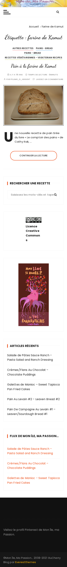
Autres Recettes (23, 48)
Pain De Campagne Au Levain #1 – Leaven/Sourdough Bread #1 (31, 411)
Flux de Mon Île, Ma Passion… (34, 436)
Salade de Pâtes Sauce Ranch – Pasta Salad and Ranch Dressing (30, 357)
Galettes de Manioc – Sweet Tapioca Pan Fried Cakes (33, 386)
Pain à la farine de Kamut (33, 66)
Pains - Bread (44, 48)
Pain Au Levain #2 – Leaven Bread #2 (33, 399)
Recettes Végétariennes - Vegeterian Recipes (33, 57)
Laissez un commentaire (49, 79)
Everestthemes (25, 562)
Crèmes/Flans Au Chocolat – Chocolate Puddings (27, 372)
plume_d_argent (20, 79)
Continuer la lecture (33, 155)
